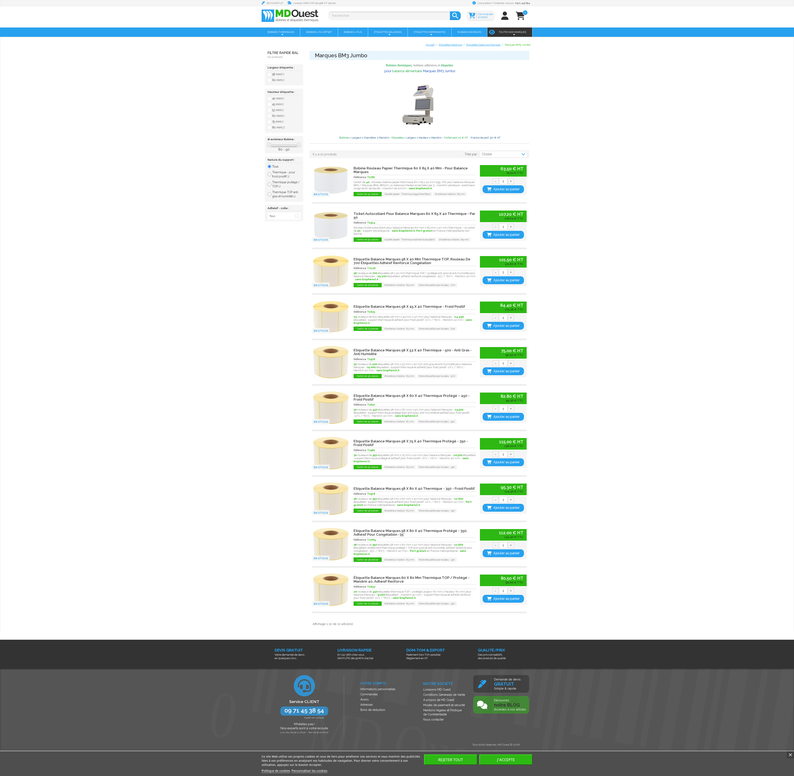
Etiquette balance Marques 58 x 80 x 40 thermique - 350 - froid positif (414, 488)
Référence (360, 177)
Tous (275, 166)
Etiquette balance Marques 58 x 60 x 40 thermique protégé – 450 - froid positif (412, 397)
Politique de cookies (276, 771)
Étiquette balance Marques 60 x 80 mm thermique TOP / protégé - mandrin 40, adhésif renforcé (412, 579)
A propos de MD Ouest (438, 700)
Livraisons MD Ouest (437, 689)
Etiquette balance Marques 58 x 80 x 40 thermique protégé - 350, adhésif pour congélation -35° (410, 532)
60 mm (278, 80)
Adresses (366, 704)
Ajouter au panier (506, 189)
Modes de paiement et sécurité (444, 705)
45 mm (278, 104)
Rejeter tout (450, 759)
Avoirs (364, 699)
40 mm (278, 98)
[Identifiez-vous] (504, 18)
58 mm (278, 74)
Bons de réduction (372, 709)
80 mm (278, 127)
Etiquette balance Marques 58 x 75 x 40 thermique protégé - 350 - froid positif (411, 443)
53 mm (278, 110)
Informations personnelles (377, 689)
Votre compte (373, 683)
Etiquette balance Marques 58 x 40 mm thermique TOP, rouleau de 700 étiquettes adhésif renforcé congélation (412, 261)
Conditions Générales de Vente (444, 694)
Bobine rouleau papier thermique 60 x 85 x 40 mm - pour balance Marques (411, 170)
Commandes (369, 694)
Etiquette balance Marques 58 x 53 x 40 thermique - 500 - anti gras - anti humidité (413, 352)
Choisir (487, 154)
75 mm (278, 121)
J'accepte (506, 759)
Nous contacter (433, 719)
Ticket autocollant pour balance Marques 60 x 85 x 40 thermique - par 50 (414, 215)
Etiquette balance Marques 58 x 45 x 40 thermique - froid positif (409, 306)
